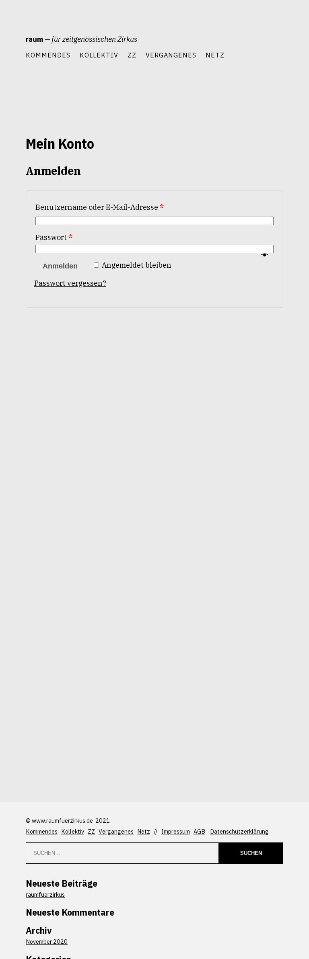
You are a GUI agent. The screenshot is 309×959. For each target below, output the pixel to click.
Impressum (175, 831)
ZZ (132, 55)
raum (34, 39)
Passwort (53, 237)
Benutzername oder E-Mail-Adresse (99, 207)
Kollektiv (99, 55)
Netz (215, 55)
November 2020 (47, 941)
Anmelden (60, 266)
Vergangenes (171, 55)
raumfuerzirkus (45, 894)
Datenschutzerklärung (239, 831)
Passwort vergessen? (70, 283)
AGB (199, 831)
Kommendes (48, 55)
